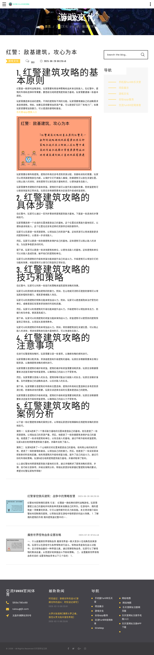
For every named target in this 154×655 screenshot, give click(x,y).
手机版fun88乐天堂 (130, 82)
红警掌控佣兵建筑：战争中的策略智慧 (51, 496)
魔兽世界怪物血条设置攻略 (44, 535)
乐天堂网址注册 (40, 648)
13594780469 (20, 602)
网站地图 (126, 598)
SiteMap (99, 628)
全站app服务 (126, 99)
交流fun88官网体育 (130, 105)
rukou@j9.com (20, 609)
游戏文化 (124, 93)
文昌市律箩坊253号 (21, 615)
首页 (48, 27)
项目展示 (124, 88)
